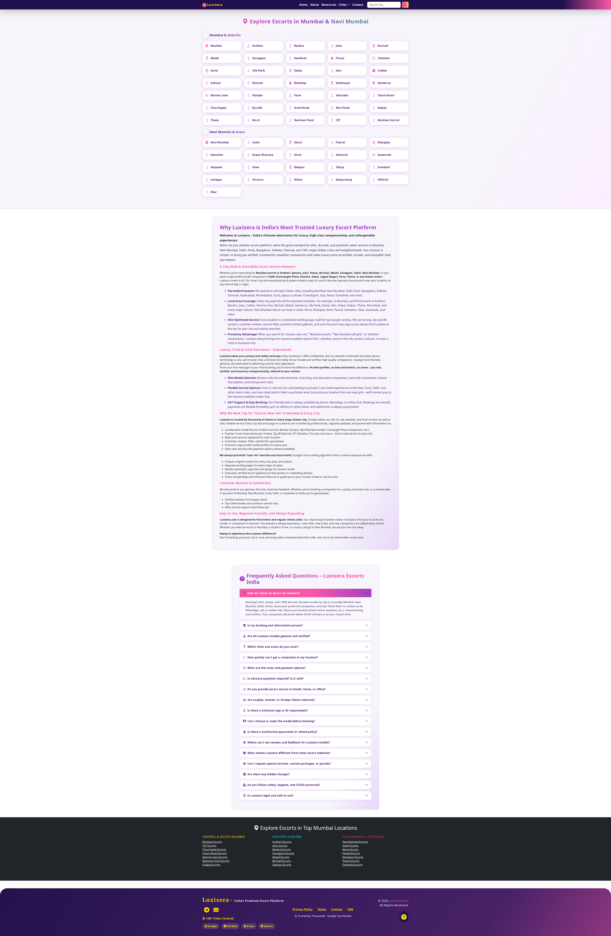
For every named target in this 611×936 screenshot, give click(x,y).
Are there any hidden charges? (268, 774)
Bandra (299, 46)
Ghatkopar (343, 83)
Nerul (298, 142)
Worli (256, 120)
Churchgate (218, 108)
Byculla (257, 108)
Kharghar (384, 142)
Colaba (382, 70)
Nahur (298, 179)
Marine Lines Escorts (214, 857)
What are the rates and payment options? (276, 668)
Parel (297, 95)
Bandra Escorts (281, 849)
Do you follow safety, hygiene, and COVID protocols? (283, 785)
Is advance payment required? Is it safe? (275, 678)
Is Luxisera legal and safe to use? (270, 795)
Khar (214, 192)
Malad (215, 58)
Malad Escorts (280, 857)
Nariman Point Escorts (215, 861)
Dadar (298, 70)
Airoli (298, 155)
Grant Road (301, 108)
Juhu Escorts (279, 845)
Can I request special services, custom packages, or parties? (289, 763)
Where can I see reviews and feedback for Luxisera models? (288, 742)
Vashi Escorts (350, 845)
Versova (257, 179)
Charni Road (386, 95)
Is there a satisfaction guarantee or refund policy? (282, 732)
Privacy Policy (303, 909)
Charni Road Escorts (214, 853)
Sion (338, 70)
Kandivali (300, 58)
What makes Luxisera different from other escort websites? (288, 753)
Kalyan (382, 108)
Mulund (257, 83)
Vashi (256, 142)
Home (303, 5)
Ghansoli (342, 155)
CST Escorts (209, 845)
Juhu (339, 46)
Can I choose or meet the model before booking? (281, 721)
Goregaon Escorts (283, 853)
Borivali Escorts (281, 861)
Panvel (340, 142)
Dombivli (384, 167)
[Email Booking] (216, 910)
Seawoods (384, 155)
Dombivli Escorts (352, 865)
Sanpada (216, 167)
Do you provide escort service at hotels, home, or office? (286, 689)
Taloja (340, 167)
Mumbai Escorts (212, 842)
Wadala (257, 95)
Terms (321, 909)
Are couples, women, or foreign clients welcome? (281, 700)
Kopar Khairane (262, 155)
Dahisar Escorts (281, 865)
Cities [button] (343, 5)
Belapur (299, 167)
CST (338, 120)
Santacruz (384, 83)
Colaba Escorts (211, 865)
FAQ (350, 909)
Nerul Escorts (350, 849)
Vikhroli (383, 179)
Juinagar (216, 179)
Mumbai (216, 46)
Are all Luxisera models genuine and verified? (278, 636)
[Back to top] (404, 917)
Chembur (384, 58)
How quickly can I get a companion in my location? (282, 657)
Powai (340, 58)
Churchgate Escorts (214, 849)
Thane (215, 120)
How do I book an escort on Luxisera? (273, 593)
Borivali (383, 46)
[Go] (405, 5)
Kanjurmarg (344, 179)
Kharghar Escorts (352, 857)
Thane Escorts (350, 861)
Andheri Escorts (281, 842)
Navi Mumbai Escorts (355, 842)
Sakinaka (342, 95)
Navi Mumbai (220, 142)
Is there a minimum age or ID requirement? (277, 710)
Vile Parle (258, 70)
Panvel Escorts (351, 853)
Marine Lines (219, 95)
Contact (357, 5)
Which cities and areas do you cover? (272, 647)
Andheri (257, 46)
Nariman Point (304, 120)
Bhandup (300, 83)
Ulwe (255, 167)
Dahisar (216, 83)
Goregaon (259, 58)
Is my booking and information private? (275, 625)
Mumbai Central (388, 120)
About (314, 5)
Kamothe (217, 155)
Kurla (214, 70)
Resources (329, 5)
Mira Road (343, 108)
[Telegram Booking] (206, 910)
